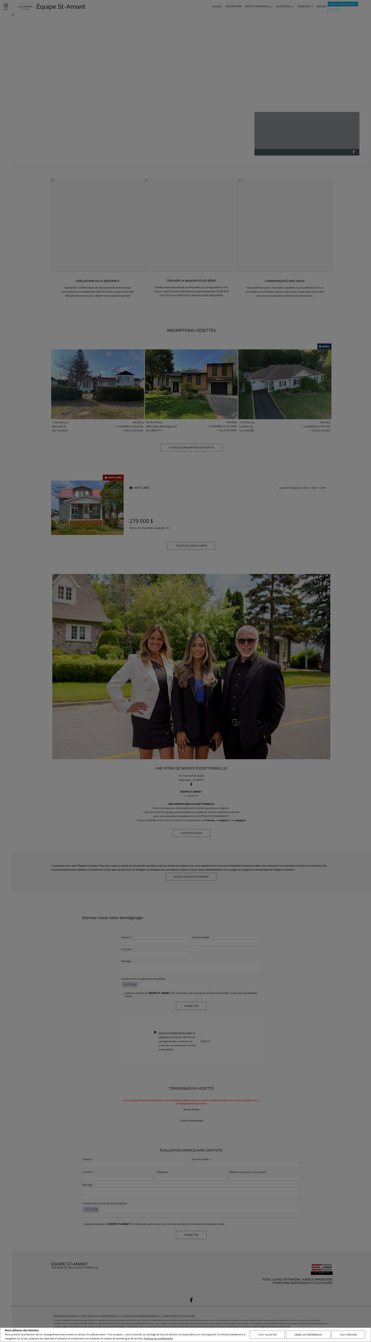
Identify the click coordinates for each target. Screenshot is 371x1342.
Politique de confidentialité (158, 1338)
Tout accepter (267, 1334)
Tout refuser (348, 1334)
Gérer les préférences (308, 1334)
